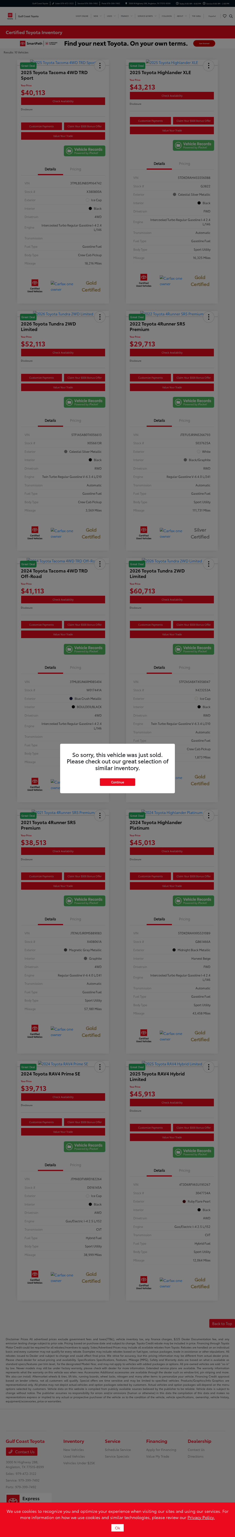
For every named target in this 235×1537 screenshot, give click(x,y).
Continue (117, 782)
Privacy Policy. (201, 1517)
